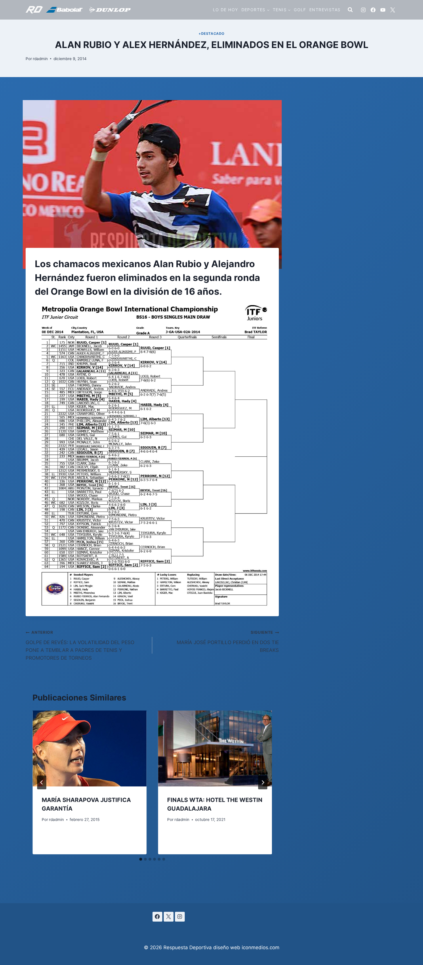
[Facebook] (373, 10)
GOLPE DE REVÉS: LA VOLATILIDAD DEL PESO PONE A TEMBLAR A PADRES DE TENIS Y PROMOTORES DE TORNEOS (80, 645)
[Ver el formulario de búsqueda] (350, 10)
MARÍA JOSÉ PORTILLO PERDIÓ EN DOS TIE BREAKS (228, 641)
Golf (300, 9)
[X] (392, 10)
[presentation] (89, 748)
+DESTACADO (211, 33)
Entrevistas (324, 9)
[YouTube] (383, 10)
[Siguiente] (262, 782)
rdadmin (40, 58)
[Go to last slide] (41, 782)
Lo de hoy (225, 9)
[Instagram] (363, 10)
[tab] (140, 859)
